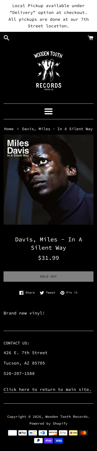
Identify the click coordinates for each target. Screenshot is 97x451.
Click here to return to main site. (48, 389)
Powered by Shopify (48, 423)
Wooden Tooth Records (66, 416)
